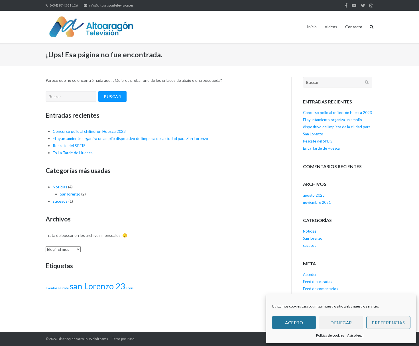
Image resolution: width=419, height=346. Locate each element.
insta (371, 5)
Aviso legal (355, 335)
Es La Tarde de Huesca (73, 152)
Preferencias (388, 322)
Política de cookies (330, 335)
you (354, 5)
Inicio (312, 26)
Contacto (353, 26)
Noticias (60, 186)
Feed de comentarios (320, 288)
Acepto (294, 322)
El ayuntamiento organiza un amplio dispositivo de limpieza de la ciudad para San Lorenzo (130, 138)
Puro (130, 339)
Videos (331, 26)
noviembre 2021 (317, 202)
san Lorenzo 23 (97, 286)
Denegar (341, 322)
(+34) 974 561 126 (64, 5)
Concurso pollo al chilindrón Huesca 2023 (89, 131)
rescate (63, 288)
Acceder (310, 274)
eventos (51, 288)
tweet (363, 5)
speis (129, 288)
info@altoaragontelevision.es (111, 5)
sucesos (60, 201)
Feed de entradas (317, 281)
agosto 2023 (314, 195)
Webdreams (98, 339)
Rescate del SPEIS (69, 145)
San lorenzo (70, 194)
